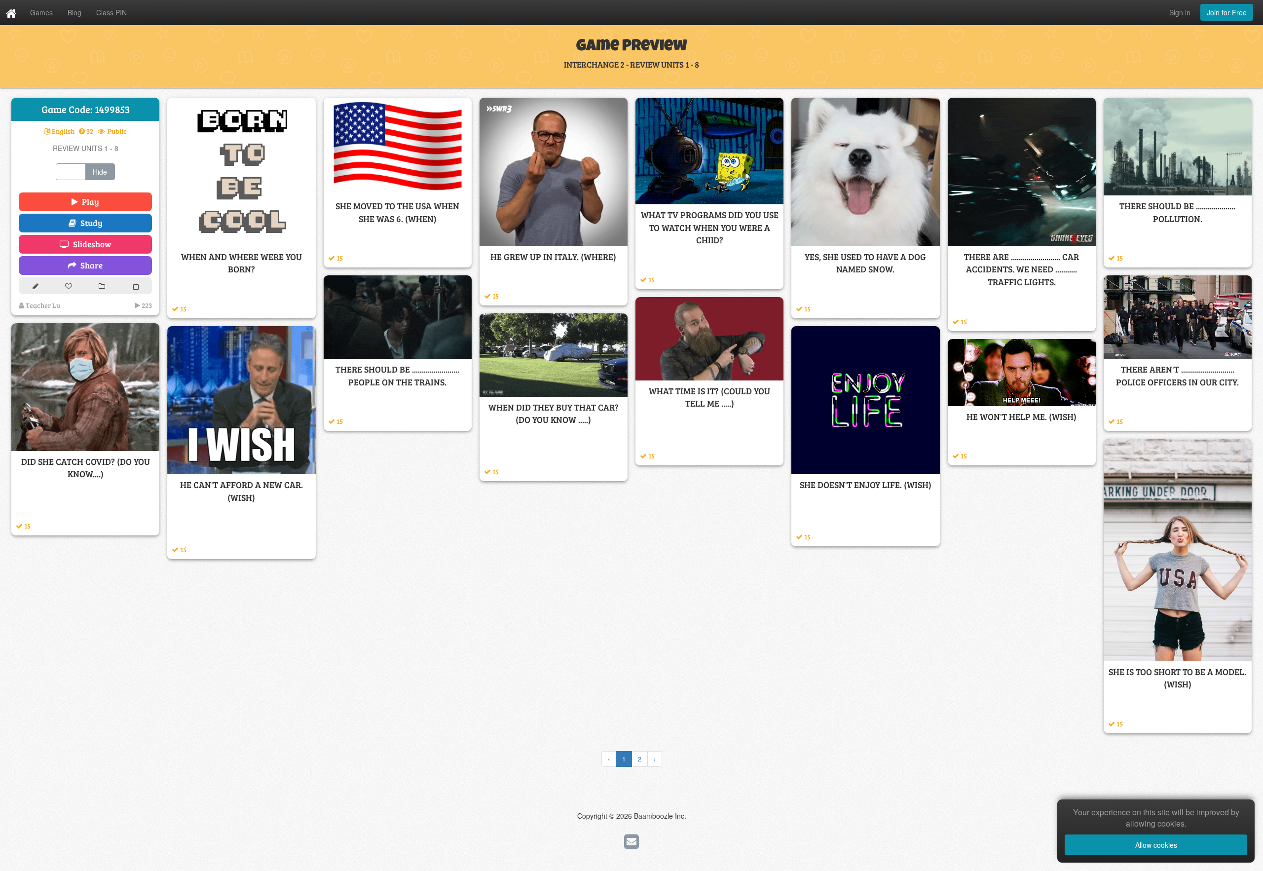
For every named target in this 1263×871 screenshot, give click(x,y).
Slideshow (90, 244)
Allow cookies (1156, 845)
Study (89, 222)
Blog (74, 12)
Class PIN (111, 12)
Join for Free (1227, 12)
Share (89, 265)
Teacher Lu (42, 305)
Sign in (1179, 12)
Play (88, 201)
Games (41, 12)
